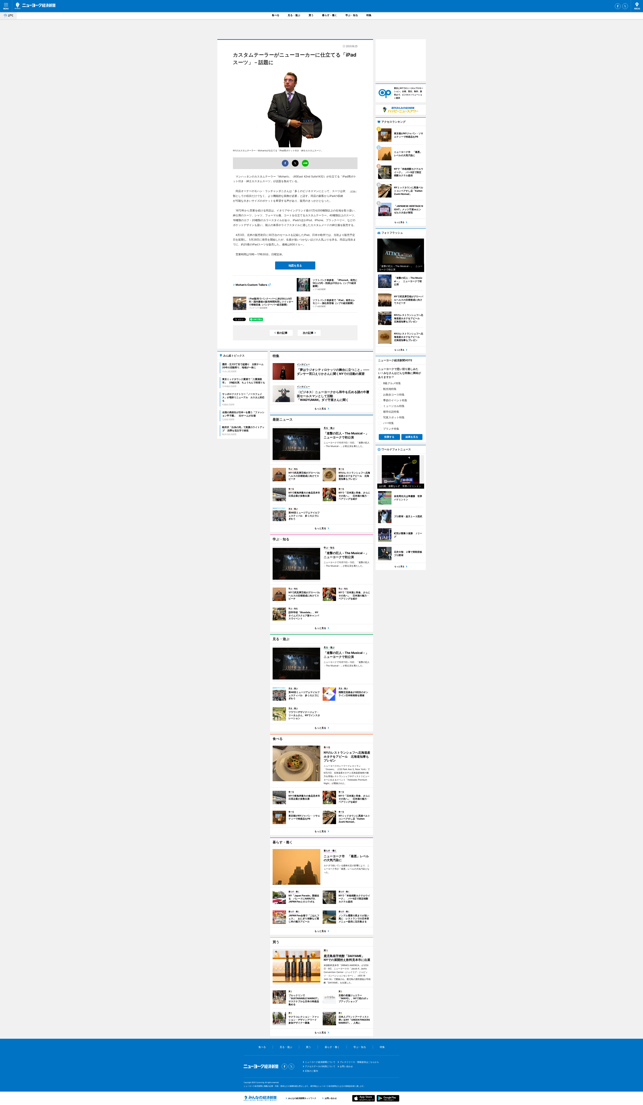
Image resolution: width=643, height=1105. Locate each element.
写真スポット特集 (394, 417)
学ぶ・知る (351, 15)
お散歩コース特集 (394, 394)
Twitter (625, 6)
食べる (275, 15)
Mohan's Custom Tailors (251, 284)
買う (311, 15)
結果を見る (412, 436)
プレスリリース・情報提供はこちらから (359, 1062)
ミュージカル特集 (394, 405)
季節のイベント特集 (395, 400)
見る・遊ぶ (294, 15)
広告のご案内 (311, 1071)
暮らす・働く (329, 15)
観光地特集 (390, 388)
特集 (368, 15)
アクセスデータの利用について (320, 1066)
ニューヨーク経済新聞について (320, 1062)
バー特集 (388, 423)
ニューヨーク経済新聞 (35, 6)
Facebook (618, 6)
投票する (389, 436)
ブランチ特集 (391, 428)
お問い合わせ (346, 1066)
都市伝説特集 (391, 411)
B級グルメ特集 (392, 383)
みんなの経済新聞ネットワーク (260, 1098)
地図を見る (295, 265)
